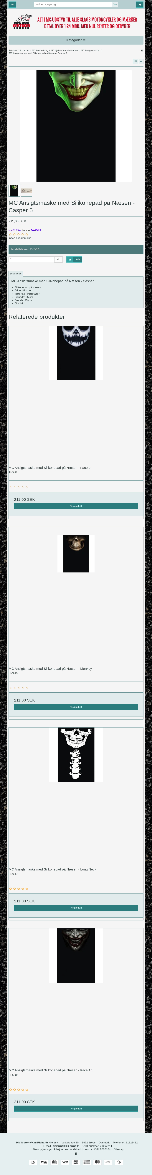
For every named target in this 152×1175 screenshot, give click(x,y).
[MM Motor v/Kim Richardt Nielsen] (76, 22)
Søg (115, 4)
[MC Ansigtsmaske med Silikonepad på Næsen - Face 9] (76, 393)
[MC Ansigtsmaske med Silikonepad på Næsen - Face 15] (76, 995)
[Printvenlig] (142, 50)
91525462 (132, 1142)
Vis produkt (76, 506)
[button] (135, 61)
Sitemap (118, 1149)
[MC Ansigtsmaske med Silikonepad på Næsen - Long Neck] (76, 795)
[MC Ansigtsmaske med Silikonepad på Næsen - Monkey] (76, 594)
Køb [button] (78, 259)
